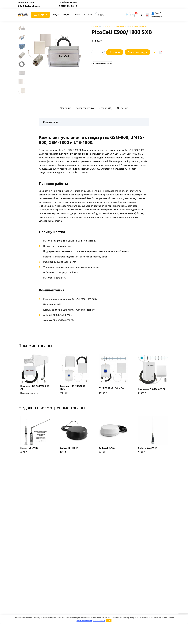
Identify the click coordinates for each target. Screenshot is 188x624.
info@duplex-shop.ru (29, 6)
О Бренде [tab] (122, 108)
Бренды (55, 15)
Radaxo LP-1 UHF (69, 448)
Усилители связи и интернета (114, 26)
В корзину (115, 52)
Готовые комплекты (138, 26)
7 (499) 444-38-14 (68, 6)
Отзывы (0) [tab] (105, 108)
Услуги (66, 15)
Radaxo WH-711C (29, 448)
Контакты (88, 15)
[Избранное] (141, 14)
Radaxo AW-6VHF (147, 448)
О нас (75, 15)
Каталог (95, 26)
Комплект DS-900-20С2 (111, 387)
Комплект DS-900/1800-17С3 (73, 387)
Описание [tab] (65, 108)
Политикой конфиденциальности (91, 621)
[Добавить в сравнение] (160, 52)
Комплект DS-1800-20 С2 (151, 389)
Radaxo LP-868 (107, 448)
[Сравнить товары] (147, 14)
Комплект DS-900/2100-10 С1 (34, 387)
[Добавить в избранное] (154, 52)
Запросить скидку (137, 52)
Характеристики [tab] (85, 108)
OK (109, 621)
